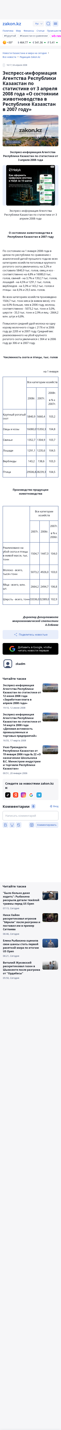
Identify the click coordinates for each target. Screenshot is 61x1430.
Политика (8, 30)
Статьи (40, 30)
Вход (55, 806)
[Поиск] (48, 24)
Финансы (29, 30)
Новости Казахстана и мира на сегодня (25, 53)
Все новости (9, 56)
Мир (18, 30)
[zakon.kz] (12, 23)
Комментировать (46, 824)
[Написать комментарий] (30, 815)
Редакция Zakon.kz (30, 56)
